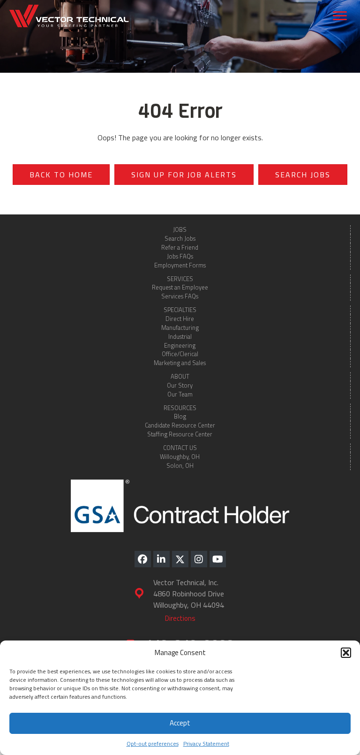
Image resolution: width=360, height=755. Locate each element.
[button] (346, 652)
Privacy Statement (206, 743)
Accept (180, 722)
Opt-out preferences (153, 743)
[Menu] (340, 16)
